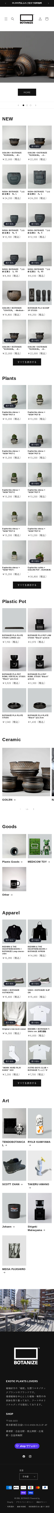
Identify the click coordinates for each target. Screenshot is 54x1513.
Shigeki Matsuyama (35, 1228)
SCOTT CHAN (11, 1184)
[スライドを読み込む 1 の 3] (23, 105)
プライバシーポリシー (25, 1502)
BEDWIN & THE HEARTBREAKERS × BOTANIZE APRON (37, 949)
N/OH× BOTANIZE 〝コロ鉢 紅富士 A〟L (39, 193)
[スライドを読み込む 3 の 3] (30, 105)
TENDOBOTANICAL (13, 1144)
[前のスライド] (18, 105)
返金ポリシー (41, 1502)
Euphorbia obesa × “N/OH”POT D (36, 452)
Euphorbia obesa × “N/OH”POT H (36, 530)
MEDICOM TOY (37, 861)
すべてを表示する (27, 362)
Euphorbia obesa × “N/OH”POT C (11, 452)
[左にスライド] (20, 809)
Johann (7, 1226)
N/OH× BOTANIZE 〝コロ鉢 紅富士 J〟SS (13, 270)
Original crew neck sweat (14, 1029)
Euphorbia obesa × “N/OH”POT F (36, 491)
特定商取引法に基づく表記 (39, 1506)
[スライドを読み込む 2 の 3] (27, 105)
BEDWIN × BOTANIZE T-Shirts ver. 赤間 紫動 (39, 1030)
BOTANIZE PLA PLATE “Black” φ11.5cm (38, 716)
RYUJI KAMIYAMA (39, 1142)
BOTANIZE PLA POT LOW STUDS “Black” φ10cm (39, 636)
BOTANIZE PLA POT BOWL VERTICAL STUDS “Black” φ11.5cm (13, 676)
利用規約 (10, 1506)
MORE (27, 92)
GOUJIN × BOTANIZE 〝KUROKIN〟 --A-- (37, 154)
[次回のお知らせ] (48, 3)
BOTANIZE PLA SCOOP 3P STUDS (38, 309)
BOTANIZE (25, 1498)
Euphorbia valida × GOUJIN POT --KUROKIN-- (39, 570)
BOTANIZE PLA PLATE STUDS (12, 716)
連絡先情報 (21, 1506)
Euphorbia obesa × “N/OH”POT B (36, 413)
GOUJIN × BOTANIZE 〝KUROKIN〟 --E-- (12, 348)
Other (5, 894)
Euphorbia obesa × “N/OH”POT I (11, 569)
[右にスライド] (33, 809)
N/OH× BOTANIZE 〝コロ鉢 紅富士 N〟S (13, 231)
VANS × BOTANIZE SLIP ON (39, 991)
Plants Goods (10, 861)
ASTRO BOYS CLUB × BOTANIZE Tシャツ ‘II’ (38, 1069)
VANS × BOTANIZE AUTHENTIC (11, 991)
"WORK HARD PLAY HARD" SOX (11, 1069)
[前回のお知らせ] (5, 3)
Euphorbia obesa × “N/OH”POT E (11, 491)
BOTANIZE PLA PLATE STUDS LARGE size (12, 636)
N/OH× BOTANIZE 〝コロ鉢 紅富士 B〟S (39, 231)
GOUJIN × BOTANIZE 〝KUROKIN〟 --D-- (37, 348)
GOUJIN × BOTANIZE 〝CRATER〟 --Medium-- (13, 309)
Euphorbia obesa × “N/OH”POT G (11, 530)
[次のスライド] (35, 105)
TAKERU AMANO (38, 1184)
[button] (6, 19)
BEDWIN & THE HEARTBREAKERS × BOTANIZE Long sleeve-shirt (13, 950)
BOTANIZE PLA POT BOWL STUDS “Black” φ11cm (38, 676)
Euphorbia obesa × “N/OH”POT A (11, 413)
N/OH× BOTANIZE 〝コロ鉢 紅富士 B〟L (13, 193)
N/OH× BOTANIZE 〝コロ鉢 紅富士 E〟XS (39, 270)
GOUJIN (7, 799)
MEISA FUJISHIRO (14, 1269)
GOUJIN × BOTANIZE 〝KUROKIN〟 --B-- (12, 154)
